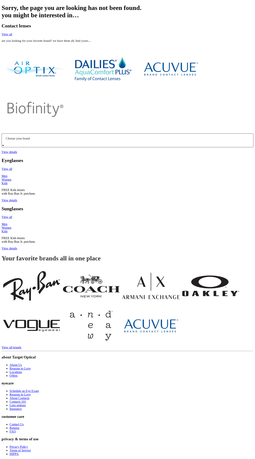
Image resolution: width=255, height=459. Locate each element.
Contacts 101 (18, 401)
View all (7, 34)
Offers (14, 375)
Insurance (16, 408)
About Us (16, 365)
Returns (14, 428)
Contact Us (17, 424)
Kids (5, 183)
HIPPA (14, 454)
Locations (16, 372)
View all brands (11, 347)
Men (4, 176)
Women (6, 179)
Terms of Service (20, 450)
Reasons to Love (20, 368)
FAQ (13, 431)
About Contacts (19, 398)
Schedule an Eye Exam (24, 391)
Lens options (18, 405)
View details (9, 152)
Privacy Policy (19, 446)
